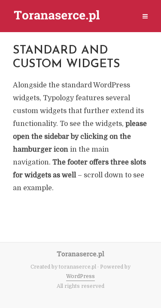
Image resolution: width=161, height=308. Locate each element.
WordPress (80, 276)
